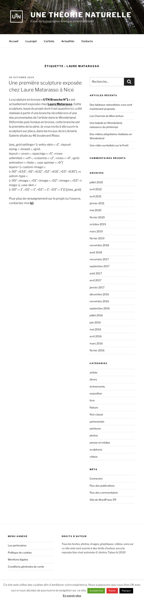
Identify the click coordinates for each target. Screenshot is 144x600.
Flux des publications (102, 485)
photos (94, 435)
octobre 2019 (98, 224)
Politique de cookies (20, 552)
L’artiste (49, 41)
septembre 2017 (100, 266)
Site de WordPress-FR (103, 499)
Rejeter (112, 590)
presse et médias (100, 442)
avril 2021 (95, 196)
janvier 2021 (97, 203)
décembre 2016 (99, 294)
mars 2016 (96, 343)
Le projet (31, 41)
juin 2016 (95, 322)
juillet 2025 (96, 182)
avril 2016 (96, 336)
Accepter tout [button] (96, 590)
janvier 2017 (97, 287)
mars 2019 (96, 231)
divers (93, 379)
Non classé (96, 414)
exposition (96, 393)
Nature (94, 407)
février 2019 (97, 238)
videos (94, 456)
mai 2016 (95, 329)
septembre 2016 (100, 308)
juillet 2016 (96, 315)
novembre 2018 (99, 245)
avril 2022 (96, 189)
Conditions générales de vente (26, 566)
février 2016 (97, 350)
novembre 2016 (99, 301)
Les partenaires (17, 545)
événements (97, 386)
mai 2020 (95, 210)
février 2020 (97, 217)
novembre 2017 (99, 259)
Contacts (87, 41)
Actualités (67, 41)
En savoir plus (72, 595)
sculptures (96, 449)
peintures (95, 428)
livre (92, 400)
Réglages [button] (126, 590)
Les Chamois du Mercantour (107, 115)
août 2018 (96, 252)
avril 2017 (95, 280)
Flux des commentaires (104, 492)
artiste (93, 372)
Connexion (96, 478)
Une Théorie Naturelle (81, 15)
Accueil (13, 41)
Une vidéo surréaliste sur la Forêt (109, 145)
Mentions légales (18, 559)
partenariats (97, 421)
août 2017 (96, 273)
